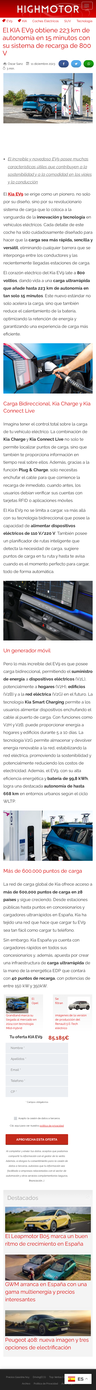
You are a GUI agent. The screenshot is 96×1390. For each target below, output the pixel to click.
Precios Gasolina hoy (17, 1377)
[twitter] (76, 63)
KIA (24, 21)
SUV (67, 21)
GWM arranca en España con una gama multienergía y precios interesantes (46, 1292)
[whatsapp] (88, 63)
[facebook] (63, 63)
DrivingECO (39, 1377)
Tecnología (84, 21)
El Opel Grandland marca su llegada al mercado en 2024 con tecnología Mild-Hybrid (22, 1013)
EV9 (9, 21)
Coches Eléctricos (45, 21)
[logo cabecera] (48, 9)
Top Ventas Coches (60, 1377)
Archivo (26, 1383)
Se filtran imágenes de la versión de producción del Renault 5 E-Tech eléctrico (71, 1013)
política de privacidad (52, 1125)
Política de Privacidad (46, 1383)
